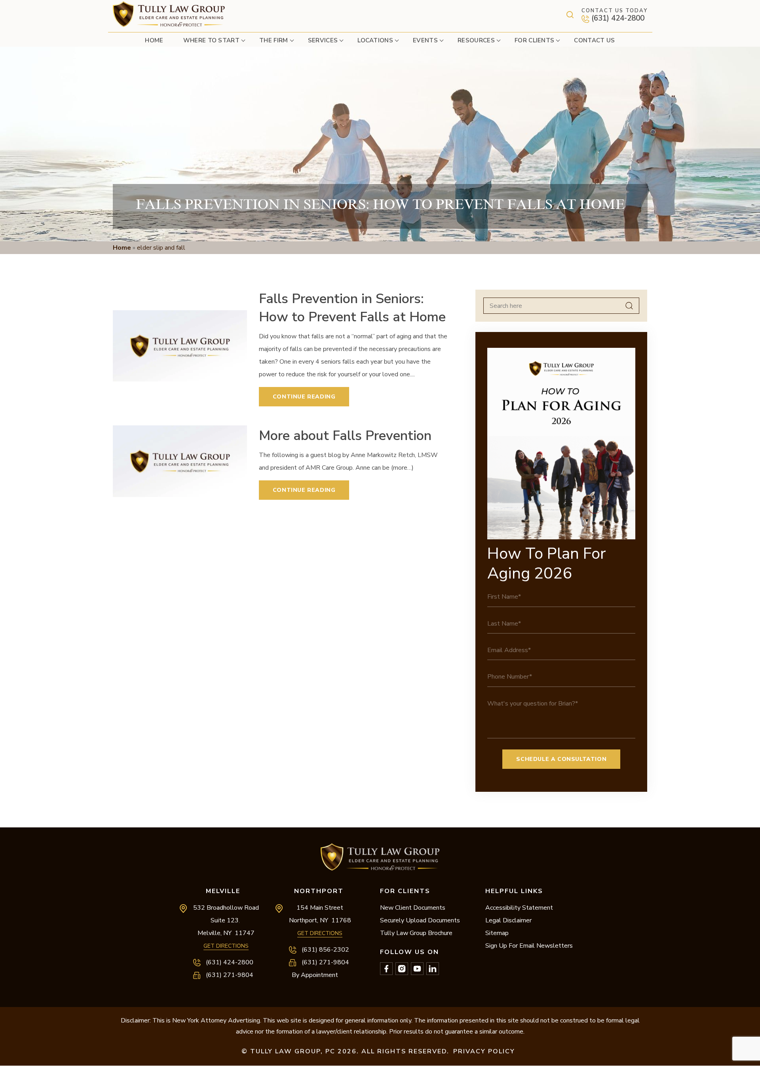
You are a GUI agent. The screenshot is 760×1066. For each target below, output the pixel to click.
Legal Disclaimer (508, 920)
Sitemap (497, 933)
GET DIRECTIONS (226, 946)
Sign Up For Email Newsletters (529, 945)
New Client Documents (412, 907)
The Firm (273, 40)
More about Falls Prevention (345, 436)
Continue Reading (304, 396)
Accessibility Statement (519, 907)
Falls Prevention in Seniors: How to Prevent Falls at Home (352, 308)
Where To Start (211, 40)
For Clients (535, 40)
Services (323, 40)
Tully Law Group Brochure (416, 933)
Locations (375, 40)
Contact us (594, 40)
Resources (476, 40)
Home (154, 40)
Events (425, 40)
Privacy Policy (484, 1051)
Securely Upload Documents (420, 920)
